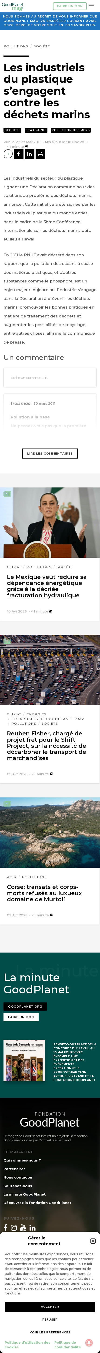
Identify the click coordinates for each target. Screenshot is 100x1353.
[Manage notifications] (89, 1342)
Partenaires (14, 1169)
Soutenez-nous (17, 1186)
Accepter (50, 1306)
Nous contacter (18, 1177)
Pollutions (15, 46)
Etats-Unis (36, 130)
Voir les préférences (50, 1332)
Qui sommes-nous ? (22, 1160)
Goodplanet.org (25, 1006)
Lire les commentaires (50, 453)
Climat (14, 567)
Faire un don (70, 6)
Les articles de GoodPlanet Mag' (47, 719)
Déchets (12, 130)
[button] (93, 1241)
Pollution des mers (71, 130)
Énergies (37, 714)
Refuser (50, 1319)
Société (42, 46)
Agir (12, 877)
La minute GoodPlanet (24, 1194)
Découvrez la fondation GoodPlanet (37, 1202)
